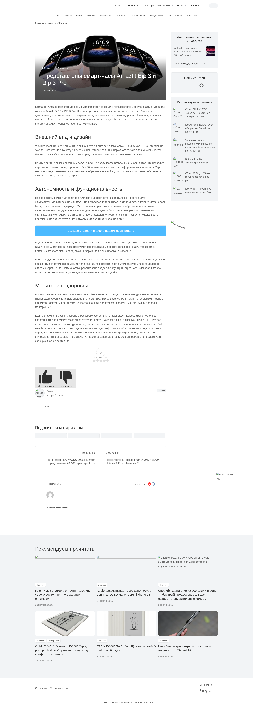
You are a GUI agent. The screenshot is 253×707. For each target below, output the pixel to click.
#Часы (162, 390)
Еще (180, 5)
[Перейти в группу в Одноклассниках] (208, 86)
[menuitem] (118, 6)
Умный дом (192, 15)
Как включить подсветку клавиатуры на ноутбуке (198, 190)
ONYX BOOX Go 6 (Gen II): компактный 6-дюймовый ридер (126, 648)
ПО (169, 15)
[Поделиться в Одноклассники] (149, 435)
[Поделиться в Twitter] (116, 435)
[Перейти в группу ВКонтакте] (180, 86)
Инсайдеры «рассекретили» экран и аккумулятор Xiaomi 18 (184, 648)
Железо (62, 23)
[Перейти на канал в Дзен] (201, 86)
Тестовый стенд (59, 688)
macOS (68, 15)
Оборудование (156, 15)
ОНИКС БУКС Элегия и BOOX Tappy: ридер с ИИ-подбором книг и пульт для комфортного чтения (63, 650)
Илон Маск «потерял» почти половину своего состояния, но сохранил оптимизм (62, 594)
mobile (79, 15)
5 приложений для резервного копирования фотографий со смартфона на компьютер (200, 145)
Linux (58, 15)
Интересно (62, 68)
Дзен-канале (125, 230)
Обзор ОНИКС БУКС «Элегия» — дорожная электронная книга (197, 113)
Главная (39, 23)
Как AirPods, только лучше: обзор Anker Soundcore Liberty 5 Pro (199, 128)
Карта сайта (147, 702)
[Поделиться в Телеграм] (83, 435)
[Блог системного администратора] (50, 5)
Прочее (178, 15)
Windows (91, 15)
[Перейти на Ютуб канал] (187, 86)
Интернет (121, 15)
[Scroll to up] (6, 688)
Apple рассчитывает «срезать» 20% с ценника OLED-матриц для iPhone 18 (124, 592)
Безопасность (106, 15)
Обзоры (118, 5)
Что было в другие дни (186, 63)
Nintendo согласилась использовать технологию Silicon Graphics (187, 51)
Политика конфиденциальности (124, 702)
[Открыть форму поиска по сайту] (206, 6)
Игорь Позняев (56, 395)
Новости (133, 5)
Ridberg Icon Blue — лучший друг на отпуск (197, 161)
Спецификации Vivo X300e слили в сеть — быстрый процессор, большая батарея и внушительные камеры (187, 594)
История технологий (157, 5)
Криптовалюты (138, 15)
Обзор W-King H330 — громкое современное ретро (197, 177)
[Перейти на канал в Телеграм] (194, 86)
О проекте (196, 5)
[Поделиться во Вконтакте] (51, 435)
